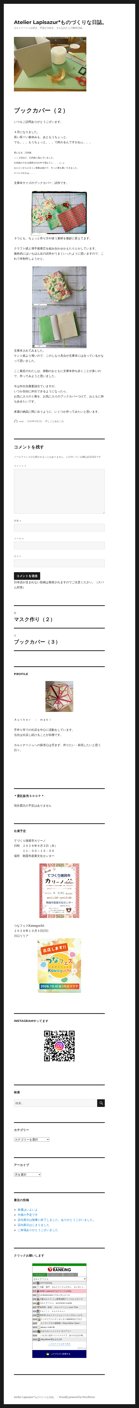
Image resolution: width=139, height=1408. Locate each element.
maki (21, 421)
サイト (18, 556)
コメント (20, 465)
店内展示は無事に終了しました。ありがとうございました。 (57, 1220)
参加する (81, 1348)
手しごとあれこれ (54, 421)
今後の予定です (28, 1214)
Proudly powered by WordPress (77, 1397)
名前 (17, 520)
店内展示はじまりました (33, 1225)
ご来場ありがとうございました (38, 1230)
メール (19, 538)
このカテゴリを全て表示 (59, 1344)
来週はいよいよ (28, 1209)
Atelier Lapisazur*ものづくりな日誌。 (60, 22)
